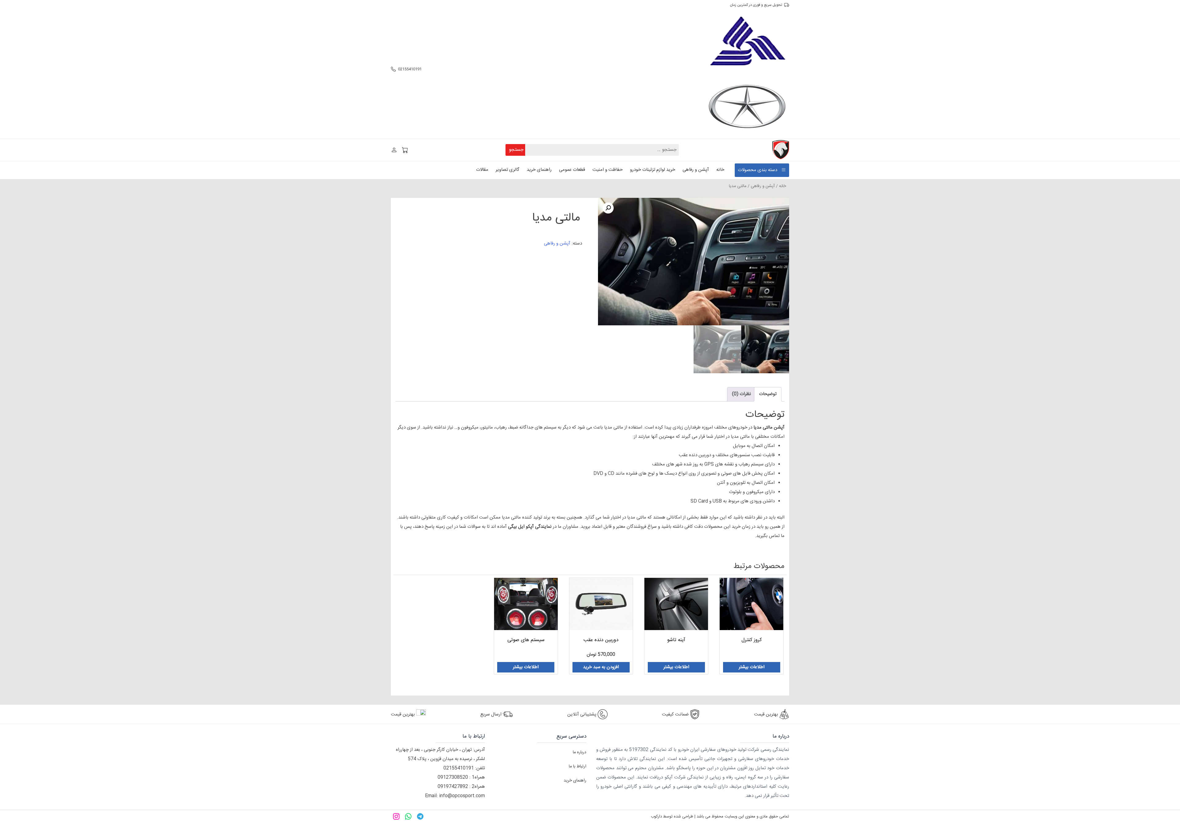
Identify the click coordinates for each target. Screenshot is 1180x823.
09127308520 (453, 777)
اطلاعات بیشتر (752, 667)
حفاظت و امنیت (607, 170)
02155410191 (410, 69)
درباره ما (579, 752)
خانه (720, 170)
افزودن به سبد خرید (601, 667)
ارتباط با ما (577, 766)
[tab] (767, 394)
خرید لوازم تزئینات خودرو (652, 170)
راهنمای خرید (539, 170)
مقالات (482, 170)
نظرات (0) (741, 394)
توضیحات (768, 394)
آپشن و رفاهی (695, 170)
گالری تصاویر (507, 170)
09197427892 (453, 786)
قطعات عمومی (572, 170)
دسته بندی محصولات (757, 170)
